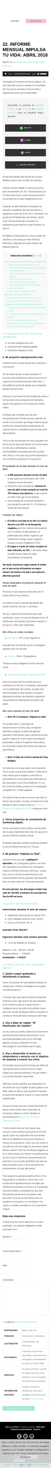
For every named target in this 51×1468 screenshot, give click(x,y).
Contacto (36, 1429)
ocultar (36, 256)
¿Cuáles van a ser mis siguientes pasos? (23, 304)
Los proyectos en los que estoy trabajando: (25, 261)
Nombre (7, 1236)
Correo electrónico (12, 1251)
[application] (26, 73)
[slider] (43, 73)
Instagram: (13, 638)
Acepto (7, 1464)
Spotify (16, 62)
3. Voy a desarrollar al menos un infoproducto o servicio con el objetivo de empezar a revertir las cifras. (26, 323)
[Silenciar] (38, 74)
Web (5, 1265)
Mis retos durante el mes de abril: (23, 282)
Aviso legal (40, 1427)
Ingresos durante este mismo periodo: (24, 301)
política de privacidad (26, 1322)
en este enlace (37, 1399)
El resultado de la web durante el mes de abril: (28, 268)
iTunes (24, 62)
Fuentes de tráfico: (17, 271)
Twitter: (12, 656)
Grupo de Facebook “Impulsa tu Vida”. (27, 674)
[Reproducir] (6, 74)
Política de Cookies (37, 1464)
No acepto (19, 1464)
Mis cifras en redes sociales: (21, 279)
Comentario (8, 1280)
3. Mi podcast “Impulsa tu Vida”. (21, 291)
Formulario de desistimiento (21, 1429)
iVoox (32, 62)
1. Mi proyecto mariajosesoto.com (23, 265)
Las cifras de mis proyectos (17, 294)
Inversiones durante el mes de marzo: (24, 298)
